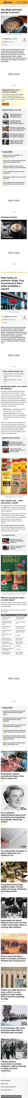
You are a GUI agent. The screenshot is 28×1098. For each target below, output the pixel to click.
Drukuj (5, 44)
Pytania (5, 6)
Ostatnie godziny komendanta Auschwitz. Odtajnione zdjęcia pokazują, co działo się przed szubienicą (13, 1066)
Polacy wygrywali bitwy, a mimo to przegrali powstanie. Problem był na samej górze (13, 958)
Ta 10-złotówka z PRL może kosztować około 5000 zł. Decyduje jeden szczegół (13, 1030)
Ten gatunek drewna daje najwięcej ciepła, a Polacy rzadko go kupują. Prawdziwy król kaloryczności (13, 887)
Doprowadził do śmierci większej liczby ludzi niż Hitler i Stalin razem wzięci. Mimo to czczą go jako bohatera (14, 923)
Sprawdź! (5, 104)
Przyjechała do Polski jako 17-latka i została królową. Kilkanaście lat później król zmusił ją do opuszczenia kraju (14, 737)
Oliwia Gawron (10, 41)
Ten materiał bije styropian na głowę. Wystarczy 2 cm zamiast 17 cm (14, 853)
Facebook (18, 2)
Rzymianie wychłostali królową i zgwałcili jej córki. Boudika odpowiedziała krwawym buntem (14, 712)
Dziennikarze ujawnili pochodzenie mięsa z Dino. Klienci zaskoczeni (12, 776)
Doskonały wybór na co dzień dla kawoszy (14, 373)
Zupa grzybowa (7, 237)
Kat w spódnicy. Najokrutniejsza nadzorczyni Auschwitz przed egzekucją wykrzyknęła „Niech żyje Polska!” (13, 817)
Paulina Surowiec (11, 319)
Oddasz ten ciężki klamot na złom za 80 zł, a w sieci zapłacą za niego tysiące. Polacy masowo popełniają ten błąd (13, 994)
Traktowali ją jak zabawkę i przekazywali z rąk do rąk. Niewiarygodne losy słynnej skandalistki (14, 719)
